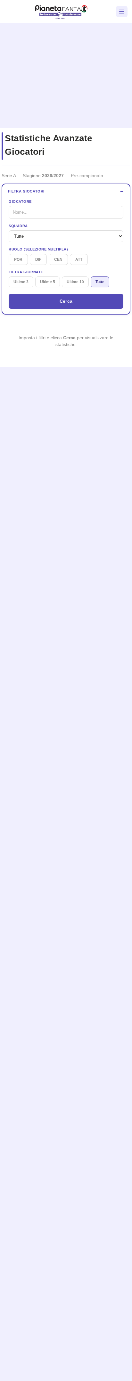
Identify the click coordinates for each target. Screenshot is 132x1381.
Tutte (99, 282)
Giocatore (20, 201)
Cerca (66, 301)
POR (18, 259)
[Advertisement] (66, 73)
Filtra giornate (26, 272)
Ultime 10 (75, 282)
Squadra (18, 226)
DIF (38, 259)
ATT (78, 259)
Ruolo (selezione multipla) (38, 249)
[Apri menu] (122, 11)
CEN (58, 259)
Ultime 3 (21, 282)
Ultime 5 (47, 282)
